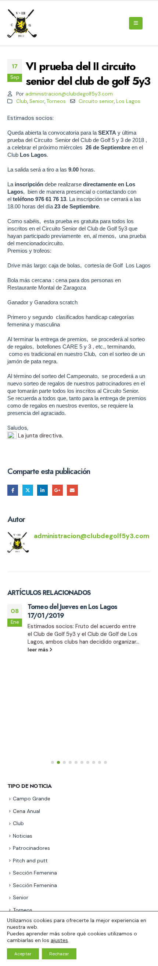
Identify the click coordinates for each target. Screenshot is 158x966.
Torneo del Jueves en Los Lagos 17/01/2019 (72, 611)
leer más (38, 650)
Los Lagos (128, 101)
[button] (136, 23)
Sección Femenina (35, 872)
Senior (36, 101)
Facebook (12, 490)
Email (72, 490)
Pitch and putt (30, 860)
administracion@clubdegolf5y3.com (69, 94)
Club (21, 101)
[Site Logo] (23, 23)
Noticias (22, 835)
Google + (57, 490)
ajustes (59, 940)
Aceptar (23, 954)
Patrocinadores (31, 848)
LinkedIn (42, 490)
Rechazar (59, 954)
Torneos (56, 101)
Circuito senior (96, 101)
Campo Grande (31, 798)
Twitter (27, 490)
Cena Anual (26, 811)
